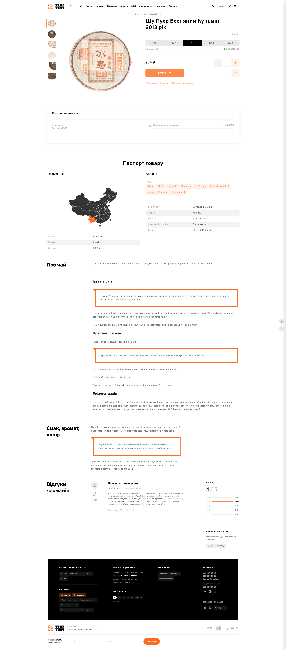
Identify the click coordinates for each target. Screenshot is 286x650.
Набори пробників (166, 579)
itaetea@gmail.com (211, 579)
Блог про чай (220, 608)
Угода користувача (87, 600)
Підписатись (152, 641)
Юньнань (163, 192)
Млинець (186, 186)
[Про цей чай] (281, 321)
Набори (63, 579)
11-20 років (200, 186)
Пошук (71, 6)
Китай (151, 192)
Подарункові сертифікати (169, 574)
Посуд (89, 574)
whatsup (210, 591)
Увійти (222, 6)
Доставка (112, 6)
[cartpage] (230, 6)
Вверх (281, 328)
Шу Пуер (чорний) (167, 186)
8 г (154, 43)
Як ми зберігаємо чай (69, 605)
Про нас (173, 6)
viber (215, 591)
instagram (210, 608)
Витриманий (178, 192)
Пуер (151, 186)
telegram (205, 591)
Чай (81, 574)
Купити (162, 73)
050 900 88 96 (209, 587)
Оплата (124, 6)
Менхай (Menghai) (219, 186)
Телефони (213, 6)
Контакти (160, 6)
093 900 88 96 (209, 573)
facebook (205, 608)
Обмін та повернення (141, 6)
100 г (211, 43)
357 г (230, 43)
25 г (174, 43)
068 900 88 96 (209, 576)
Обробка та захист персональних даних (76, 610)
